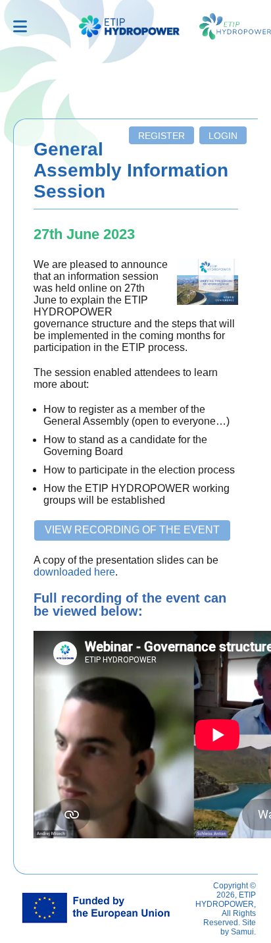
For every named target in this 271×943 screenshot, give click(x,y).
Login (223, 135)
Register (161, 135)
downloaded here (74, 572)
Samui (242, 931)
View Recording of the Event (132, 529)
